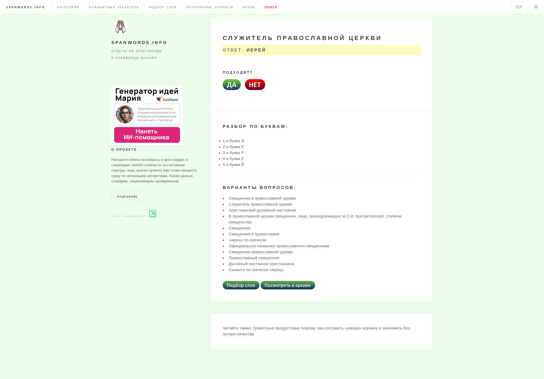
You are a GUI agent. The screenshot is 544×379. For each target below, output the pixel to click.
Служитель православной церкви (260, 204)
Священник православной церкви (261, 252)
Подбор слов (163, 7)
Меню (536, 7)
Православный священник (254, 258)
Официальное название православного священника (279, 246)
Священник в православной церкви (262, 198)
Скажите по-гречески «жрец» (256, 269)
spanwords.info (25, 7)
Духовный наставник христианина (261, 264)
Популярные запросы (209, 7)
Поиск (519, 7)
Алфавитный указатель (114, 7)
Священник (239, 228)
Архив (248, 7)
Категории (68, 7)
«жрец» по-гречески (247, 240)
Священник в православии (254, 234)
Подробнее (127, 196)
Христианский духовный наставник (262, 210)
